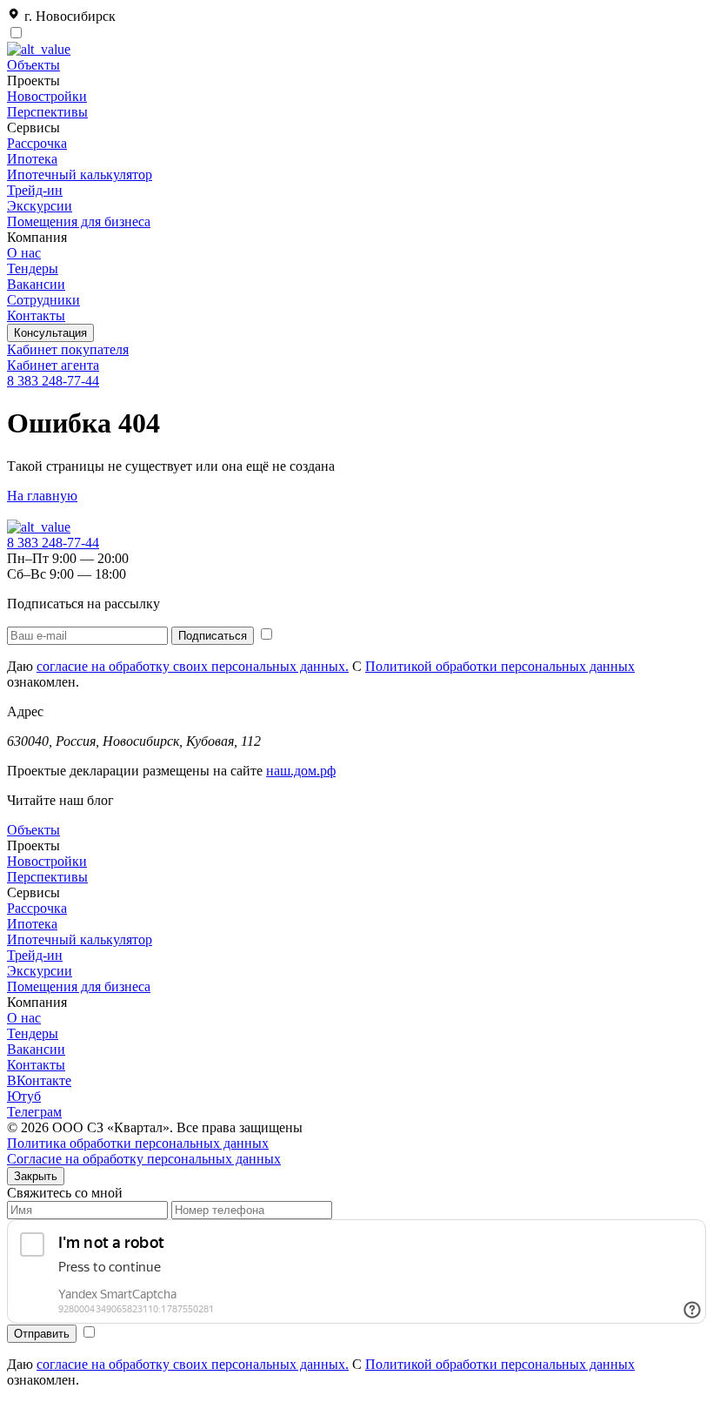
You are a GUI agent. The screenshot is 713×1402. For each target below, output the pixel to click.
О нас (24, 252)
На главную (42, 495)
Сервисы (33, 892)
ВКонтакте (39, 1080)
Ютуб (24, 1096)
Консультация (50, 332)
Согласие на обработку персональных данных (144, 1158)
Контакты (36, 315)
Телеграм (34, 1111)
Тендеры (32, 268)
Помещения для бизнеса (78, 221)
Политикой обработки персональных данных (500, 666)
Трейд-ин (35, 190)
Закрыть (35, 1176)
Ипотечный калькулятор (79, 174)
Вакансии (36, 284)
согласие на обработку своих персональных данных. (193, 666)
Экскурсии (39, 205)
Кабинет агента (53, 365)
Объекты (33, 64)
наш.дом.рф (301, 770)
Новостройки (47, 96)
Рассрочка (37, 143)
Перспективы (47, 111)
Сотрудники (43, 299)
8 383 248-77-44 (53, 380)
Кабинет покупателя (68, 349)
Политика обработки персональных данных (138, 1143)
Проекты (33, 845)
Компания (37, 1002)
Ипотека (32, 158)
